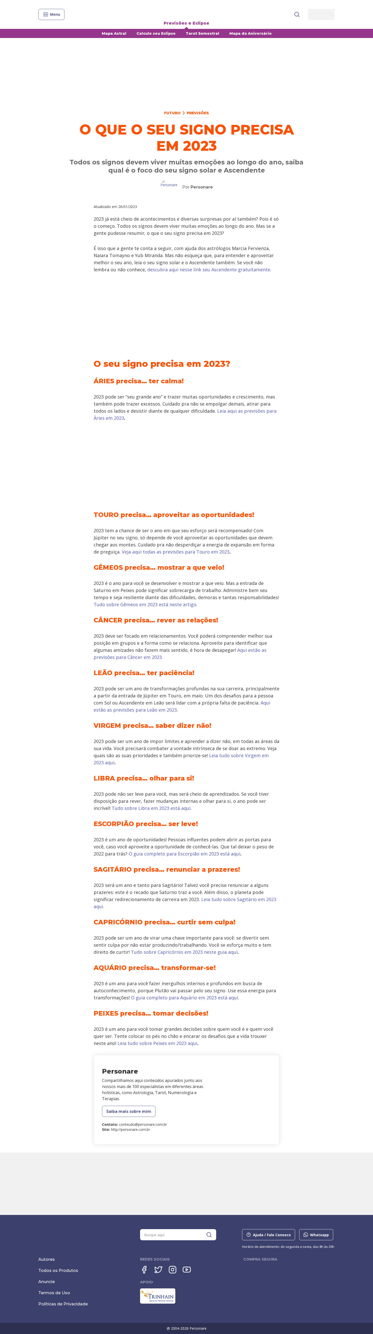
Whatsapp (319, 1234)
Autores (46, 1259)
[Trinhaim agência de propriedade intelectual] (157, 1302)
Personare (202, 187)
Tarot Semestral (202, 33)
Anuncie (46, 1281)
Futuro (172, 113)
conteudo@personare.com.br (143, 1124)
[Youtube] (187, 1270)
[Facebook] (144, 1270)
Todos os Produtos (58, 1270)
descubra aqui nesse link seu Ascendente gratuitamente (208, 269)
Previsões (198, 113)
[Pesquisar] (297, 14)
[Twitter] (158, 1270)
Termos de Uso (54, 1292)
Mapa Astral (114, 33)
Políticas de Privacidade (63, 1304)
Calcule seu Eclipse (156, 33)
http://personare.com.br (130, 1129)
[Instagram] (172, 1270)
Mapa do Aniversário (250, 33)
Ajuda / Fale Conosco (272, 1234)
